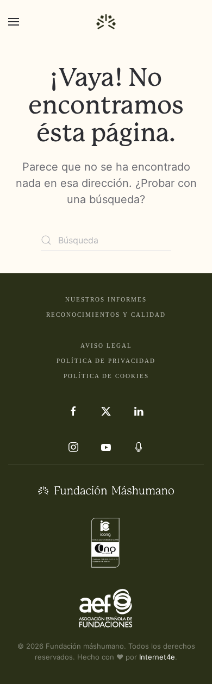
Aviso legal (106, 345)
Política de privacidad (106, 360)
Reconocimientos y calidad (106, 314)
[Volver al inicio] (106, 21)
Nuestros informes (106, 299)
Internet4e (157, 656)
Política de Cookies (106, 376)
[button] (13, 21)
